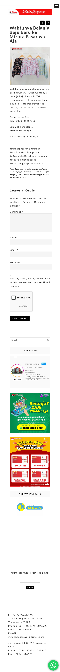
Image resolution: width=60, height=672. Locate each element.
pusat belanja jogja (33, 175)
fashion (42, 169)
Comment (16, 211)
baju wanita (32, 169)
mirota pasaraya (31, 172)
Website (15, 262)
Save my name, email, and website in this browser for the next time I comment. (30, 282)
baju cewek (20, 169)
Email (14, 249)
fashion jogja (16, 172)
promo (19, 175)
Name (14, 237)
